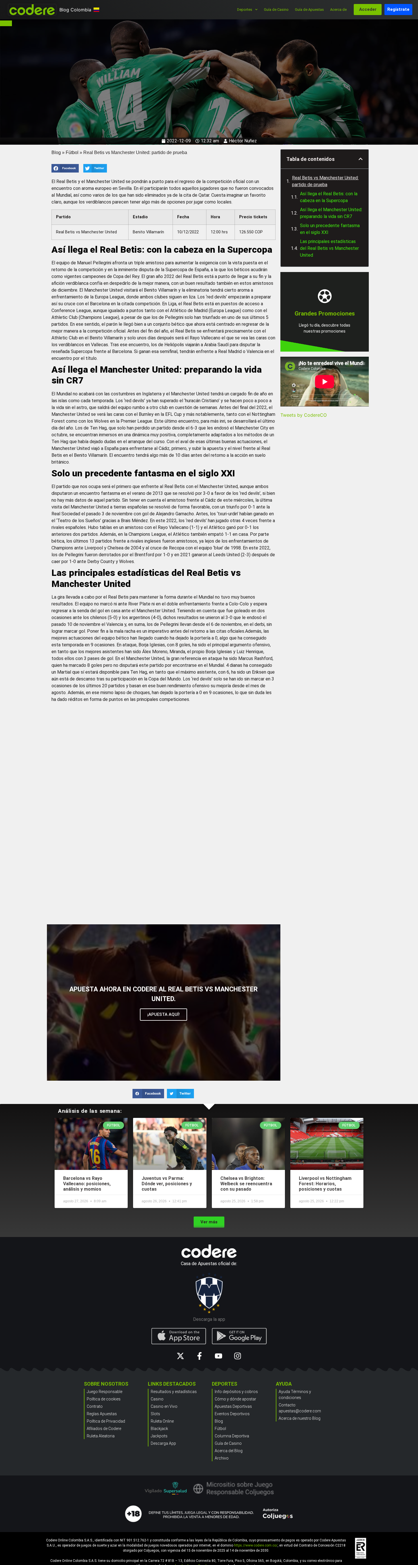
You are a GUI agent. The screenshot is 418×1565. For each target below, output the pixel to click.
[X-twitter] (180, 1356)
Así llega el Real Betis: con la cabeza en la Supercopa (328, 197)
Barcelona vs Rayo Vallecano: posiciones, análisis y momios (87, 1184)
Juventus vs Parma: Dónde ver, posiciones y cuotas (167, 1184)
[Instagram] (237, 1356)
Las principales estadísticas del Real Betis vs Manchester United (329, 248)
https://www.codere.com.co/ (256, 1545)
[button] (65, 168)
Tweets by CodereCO (303, 415)
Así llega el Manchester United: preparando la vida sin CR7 (331, 213)
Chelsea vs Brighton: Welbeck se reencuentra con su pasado (246, 1184)
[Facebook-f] (199, 1356)
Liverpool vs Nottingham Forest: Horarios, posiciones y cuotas (325, 1184)
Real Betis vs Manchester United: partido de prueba (325, 181)
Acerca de (338, 9)
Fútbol (72, 152)
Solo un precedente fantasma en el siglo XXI (330, 229)
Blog (56, 152)
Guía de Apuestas (309, 9)
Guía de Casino (276, 9)
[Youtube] (218, 1356)
